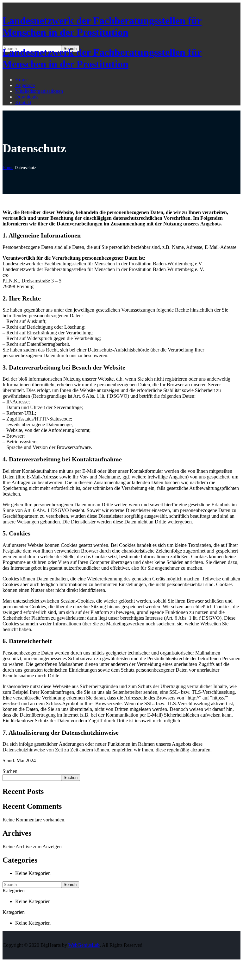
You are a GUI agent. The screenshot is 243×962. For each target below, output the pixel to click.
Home (8, 167)
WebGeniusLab (84, 945)
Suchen (10, 771)
